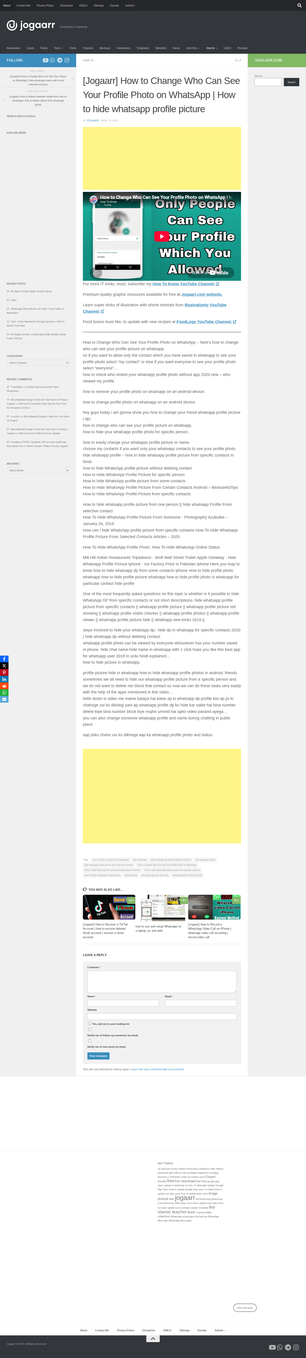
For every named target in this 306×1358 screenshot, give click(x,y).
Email (169, 996)
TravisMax (16, 387)
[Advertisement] (162, 158)
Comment (94, 967)
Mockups (104, 48)
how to (183, 1185)
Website (92, 1009)
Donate (114, 5)
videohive (164, 1216)
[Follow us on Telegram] (59, 60)
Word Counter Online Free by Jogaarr (39, 433)
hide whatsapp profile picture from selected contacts (108, 865)
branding (213, 1172)
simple (194, 1207)
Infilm (171, 1199)
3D (159, 1168)
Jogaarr (93, 120)
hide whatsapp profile (205, 860)
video (208, 1212)
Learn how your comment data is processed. (157, 1069)
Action (174, 1168)
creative (194, 1177)
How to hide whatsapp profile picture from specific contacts (172, 870)
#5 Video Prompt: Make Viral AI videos (31, 291)
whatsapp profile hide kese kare (187, 875)
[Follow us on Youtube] (45, 60)
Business (163, 1177)
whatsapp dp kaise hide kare (155, 875)
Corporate (173, 1177)
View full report (245, 1308)
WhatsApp (176, 1216)
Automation (13, 48)
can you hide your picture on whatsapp (111, 860)
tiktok (191, 1212)
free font (201, 1181)
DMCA (83, 5)
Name (91, 996)
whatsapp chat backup (195, 1216)
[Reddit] (4, 685)
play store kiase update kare (196, 1203)
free (170, 1180)
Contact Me (23, 5)
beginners (203, 1172)
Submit (129, 5)
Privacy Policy (45, 5)
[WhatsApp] (4, 692)
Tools (57, 48)
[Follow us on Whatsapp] (52, 60)
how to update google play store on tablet (192, 1189)
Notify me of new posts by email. (106, 1046)
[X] (4, 665)
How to (210, 48)
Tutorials (88, 48)
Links (14, 300)
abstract (166, 1168)
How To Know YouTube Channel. (184, 284)
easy (202, 1177)
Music (176, 48)
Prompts (242, 48)
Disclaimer (66, 5)
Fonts (73, 48)
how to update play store (194, 1193)
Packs (44, 48)
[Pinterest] (4, 672)
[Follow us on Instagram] (66, 60)
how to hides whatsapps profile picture (102, 875)
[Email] (4, 699)
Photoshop (205, 1199)
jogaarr (185, 1197)
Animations (123, 48)
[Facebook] (4, 659)
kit (197, 1199)
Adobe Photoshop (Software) (194, 1168)
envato (162, 1181)
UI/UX (227, 48)
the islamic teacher (186, 1209)
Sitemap (99, 5)
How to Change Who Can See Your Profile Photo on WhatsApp (167, 865)
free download (185, 1181)
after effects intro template (183, 1172)
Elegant (210, 1176)
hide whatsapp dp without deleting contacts (171, 860)
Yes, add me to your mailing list (110, 1024)
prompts (185, 1207)
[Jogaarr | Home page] (31, 27)
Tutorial (200, 1212)
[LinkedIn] (4, 679)
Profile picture (131, 875)
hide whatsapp (140, 860)
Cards (30, 48)
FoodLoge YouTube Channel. (204, 322)
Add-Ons (191, 48)
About (6, 5)
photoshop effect (171, 1203)
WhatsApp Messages (180, 1220)
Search (258, 76)
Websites (161, 48)
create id (185, 1177)
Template (203, 1207)
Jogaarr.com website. (201, 294)
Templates (143, 48)
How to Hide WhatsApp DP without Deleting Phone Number (112, 870)
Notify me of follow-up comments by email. (112, 1035)
